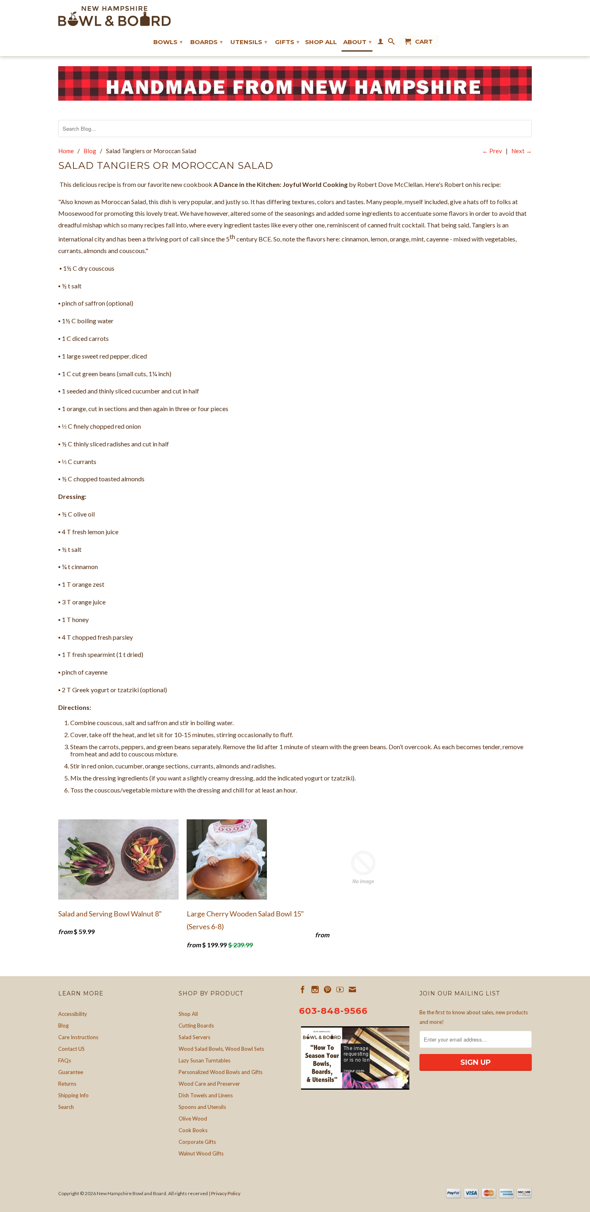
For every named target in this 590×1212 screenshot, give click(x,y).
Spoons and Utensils (202, 1107)
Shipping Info (73, 1095)
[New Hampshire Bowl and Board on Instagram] (315, 989)
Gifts (287, 42)
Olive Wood (193, 1118)
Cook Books (193, 1130)
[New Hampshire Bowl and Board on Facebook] (302, 989)
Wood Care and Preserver (209, 1083)
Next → (521, 150)
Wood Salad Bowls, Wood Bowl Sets (221, 1049)
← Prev (492, 150)
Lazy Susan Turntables (204, 1060)
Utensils (248, 42)
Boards (206, 42)
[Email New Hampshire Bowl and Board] (352, 989)
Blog (63, 1025)
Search (66, 1107)
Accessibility (72, 1014)
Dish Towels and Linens (206, 1095)
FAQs (64, 1060)
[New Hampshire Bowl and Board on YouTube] (340, 989)
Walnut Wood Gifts (201, 1153)
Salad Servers (194, 1037)
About (357, 42)
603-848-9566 (333, 1010)
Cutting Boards (196, 1025)
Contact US (71, 1049)
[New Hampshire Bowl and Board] (114, 16)
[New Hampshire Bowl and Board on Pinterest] (327, 989)
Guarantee (70, 1072)
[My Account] (380, 43)
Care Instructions (78, 1037)
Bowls (168, 42)
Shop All (321, 42)
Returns (67, 1083)
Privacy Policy (225, 1193)
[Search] (391, 43)
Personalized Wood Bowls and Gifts (220, 1072)
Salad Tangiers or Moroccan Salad (165, 165)
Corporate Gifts (197, 1142)
